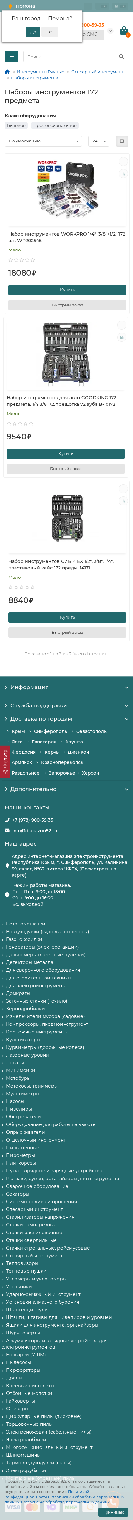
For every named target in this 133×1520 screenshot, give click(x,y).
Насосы (15, 1101)
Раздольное (26, 773)
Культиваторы (23, 1039)
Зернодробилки (25, 1009)
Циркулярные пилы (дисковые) (44, 1416)
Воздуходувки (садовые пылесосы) (47, 931)
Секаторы (17, 1194)
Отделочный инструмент (36, 1140)
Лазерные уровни (27, 1055)
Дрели (14, 1378)
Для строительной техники (38, 978)
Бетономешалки (25, 924)
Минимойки (20, 1070)
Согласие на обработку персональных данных (65, 1502)
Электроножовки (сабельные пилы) (49, 1432)
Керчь (52, 752)
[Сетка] (122, 141)
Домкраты (18, 993)
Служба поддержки (38, 705)
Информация (29, 687)
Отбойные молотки (29, 1393)
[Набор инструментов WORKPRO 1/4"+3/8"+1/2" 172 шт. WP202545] (67, 191)
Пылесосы (18, 1362)
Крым (18, 731)
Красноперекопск (62, 762)
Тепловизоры (22, 1263)
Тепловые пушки (26, 1271)
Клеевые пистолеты (30, 1385)
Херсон (90, 773)
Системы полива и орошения (41, 1202)
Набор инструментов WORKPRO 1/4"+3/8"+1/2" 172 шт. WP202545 (66, 237)
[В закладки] (123, 161)
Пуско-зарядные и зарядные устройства (54, 1171)
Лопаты (15, 1063)
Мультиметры (22, 1094)
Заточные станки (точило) (36, 1001)
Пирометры (20, 1155)
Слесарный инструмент (97, 71)
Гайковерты (20, 1401)
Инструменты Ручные (40, 71)
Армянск (22, 762)
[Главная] (7, 71)
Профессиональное (55, 125)
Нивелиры (19, 1109)
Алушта (74, 741)
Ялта (17, 741)
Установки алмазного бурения (42, 1302)
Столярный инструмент (34, 1256)
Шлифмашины (23, 1455)
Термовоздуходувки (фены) (39, 1463)
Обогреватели (23, 1117)
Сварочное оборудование (37, 1186)
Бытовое (16, 125)
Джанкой (78, 752)
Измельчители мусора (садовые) (45, 1016)
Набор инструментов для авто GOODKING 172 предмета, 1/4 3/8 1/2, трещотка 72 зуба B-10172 (61, 401)
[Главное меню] (88, 6)
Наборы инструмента (34, 77)
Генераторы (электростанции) (42, 947)
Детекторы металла (29, 962)
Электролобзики (26, 1440)
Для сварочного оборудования (43, 970)
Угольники (19, 1286)
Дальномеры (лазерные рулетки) (46, 955)
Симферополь (50, 731)
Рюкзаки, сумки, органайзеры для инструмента (62, 1178)
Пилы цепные (22, 1148)
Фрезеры (17, 1409)
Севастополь (91, 731)
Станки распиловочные (34, 1232)
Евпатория (44, 741)
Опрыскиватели (25, 1132)
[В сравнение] (123, 173)
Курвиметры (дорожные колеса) (45, 1047)
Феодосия (24, 752)
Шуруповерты (23, 1333)
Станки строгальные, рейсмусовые (48, 1248)
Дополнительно (33, 789)
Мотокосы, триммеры (32, 1086)
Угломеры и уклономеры (36, 1279)
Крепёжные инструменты (37, 1032)
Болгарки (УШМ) (26, 1355)
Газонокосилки (24, 939)
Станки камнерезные (31, 1225)
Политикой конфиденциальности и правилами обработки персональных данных (64, 1496)
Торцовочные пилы (29, 1424)
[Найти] (121, 56)
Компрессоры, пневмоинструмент (47, 1024)
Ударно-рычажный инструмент (43, 1294)
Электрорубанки (26, 1470)
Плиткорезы (21, 1163)
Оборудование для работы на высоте (51, 1124)
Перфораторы (23, 1370)
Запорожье (62, 773)
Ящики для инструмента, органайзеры (52, 1325)
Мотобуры (18, 1078)
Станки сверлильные (31, 1240)
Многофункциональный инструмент (49, 1447)
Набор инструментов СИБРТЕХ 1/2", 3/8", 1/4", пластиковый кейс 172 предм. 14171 (61, 565)
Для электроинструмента (36, 985)
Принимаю (113, 1512)
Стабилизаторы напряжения (40, 1217)
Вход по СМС (82, 34)
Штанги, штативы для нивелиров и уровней (59, 1317)
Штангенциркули (27, 1310)
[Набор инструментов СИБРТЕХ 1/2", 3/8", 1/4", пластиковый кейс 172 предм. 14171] (67, 518)
